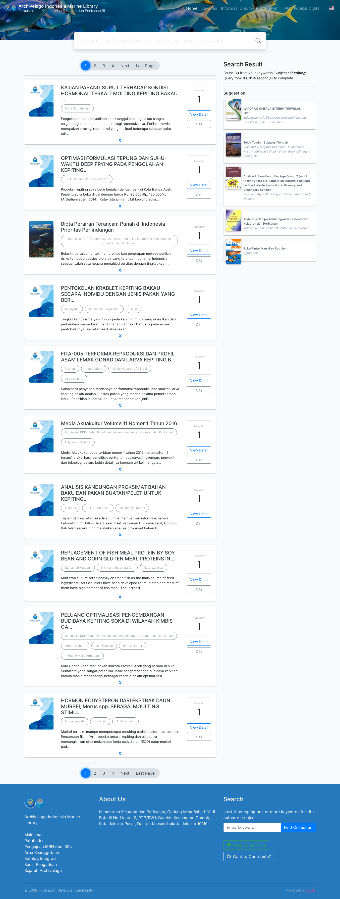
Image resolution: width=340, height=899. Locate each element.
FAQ (286, 8)
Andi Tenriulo (125, 721)
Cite (199, 124)
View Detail (199, 114)
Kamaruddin (93, 368)
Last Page (145, 65)
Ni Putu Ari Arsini (97, 508)
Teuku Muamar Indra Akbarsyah (86, 179)
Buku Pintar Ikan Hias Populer (264, 248)
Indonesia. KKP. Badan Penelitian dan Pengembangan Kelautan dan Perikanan (119, 432)
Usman (70, 368)
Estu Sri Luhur (132, 646)
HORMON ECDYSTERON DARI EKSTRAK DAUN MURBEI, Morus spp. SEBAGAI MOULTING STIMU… (115, 706)
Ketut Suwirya (153, 567)
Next (124, 65)
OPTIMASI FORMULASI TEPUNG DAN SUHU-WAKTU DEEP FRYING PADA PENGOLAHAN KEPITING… (114, 164)
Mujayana (72, 309)
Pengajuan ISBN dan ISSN (48, 846)
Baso (133, 309)
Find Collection (298, 827)
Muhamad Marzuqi (78, 567)
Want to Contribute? (252, 856)
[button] (120, 140)
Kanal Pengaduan (40, 864)
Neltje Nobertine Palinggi (130, 368)
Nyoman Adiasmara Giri (117, 567)
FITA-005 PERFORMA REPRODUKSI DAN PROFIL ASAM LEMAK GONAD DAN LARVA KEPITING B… (118, 357)
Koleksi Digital (308, 8)
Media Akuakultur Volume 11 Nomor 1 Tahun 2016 (119, 423)
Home (191, 8)
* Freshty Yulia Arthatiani (82, 655)
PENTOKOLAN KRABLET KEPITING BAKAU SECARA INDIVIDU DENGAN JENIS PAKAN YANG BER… (118, 294)
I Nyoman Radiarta (77, 442)
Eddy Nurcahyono (77, 108)
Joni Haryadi (104, 646)
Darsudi (70, 508)
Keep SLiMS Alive (249, 845)
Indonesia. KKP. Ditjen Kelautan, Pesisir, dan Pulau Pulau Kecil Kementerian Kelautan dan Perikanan (119, 241)
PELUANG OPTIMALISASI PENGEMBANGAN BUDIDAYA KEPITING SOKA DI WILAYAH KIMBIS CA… (117, 621)
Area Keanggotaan (41, 852)
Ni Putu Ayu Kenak (132, 508)
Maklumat (33, 834)
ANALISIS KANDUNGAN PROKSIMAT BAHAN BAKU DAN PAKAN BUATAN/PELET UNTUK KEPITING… (113, 493)
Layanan (209, 8)
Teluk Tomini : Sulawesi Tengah (265, 142)
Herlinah (100, 721)
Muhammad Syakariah (104, 309)
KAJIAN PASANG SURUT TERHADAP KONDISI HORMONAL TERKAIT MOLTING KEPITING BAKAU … (119, 93)
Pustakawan (267, 8)
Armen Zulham (75, 646)
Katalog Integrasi (40, 858)
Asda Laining (74, 378)
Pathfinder (34, 840)
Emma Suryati (74, 721)
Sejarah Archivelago (43, 870)
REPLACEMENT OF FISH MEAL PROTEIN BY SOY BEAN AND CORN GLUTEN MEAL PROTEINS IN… (118, 556)
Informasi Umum (236, 8)
